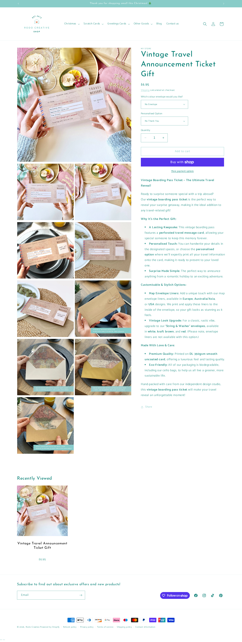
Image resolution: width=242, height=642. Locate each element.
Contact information (145, 627)
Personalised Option (151, 114)
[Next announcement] (224, 3)
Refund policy (70, 627)
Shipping (145, 90)
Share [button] (148, 407)
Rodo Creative (33, 627)
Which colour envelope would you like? (162, 97)
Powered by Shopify (50, 627)
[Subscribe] (81, 595)
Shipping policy (124, 627)
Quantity (145, 130)
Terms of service (105, 627)
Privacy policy (87, 627)
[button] (71, 24)
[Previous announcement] (18, 3)
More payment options (182, 171)
